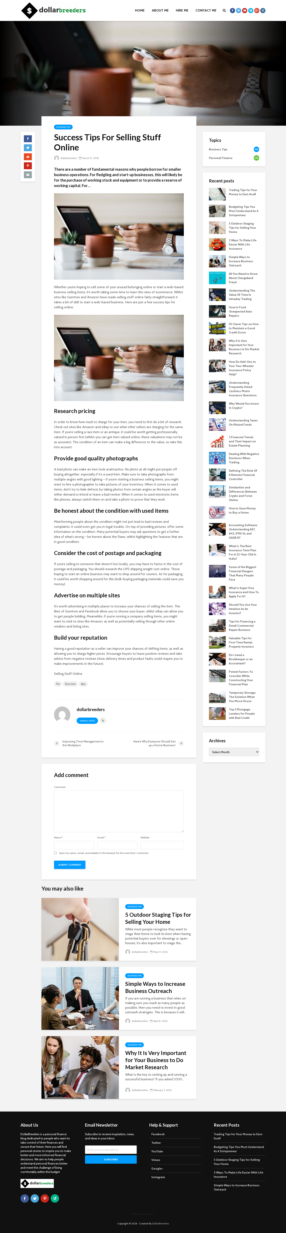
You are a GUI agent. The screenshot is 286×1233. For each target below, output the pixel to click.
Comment (60, 787)
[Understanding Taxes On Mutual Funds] (217, 424)
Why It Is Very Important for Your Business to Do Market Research (155, 1060)
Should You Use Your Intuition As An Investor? (243, 609)
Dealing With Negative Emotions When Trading (244, 458)
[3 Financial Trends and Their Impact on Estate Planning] (217, 441)
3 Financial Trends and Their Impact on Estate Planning (242, 441)
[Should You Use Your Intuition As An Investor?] (217, 608)
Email (101, 837)
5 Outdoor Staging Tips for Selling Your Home (158, 918)
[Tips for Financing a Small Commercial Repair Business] (217, 625)
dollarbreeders (68, 158)
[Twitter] (35, 1198)
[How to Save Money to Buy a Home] (217, 512)
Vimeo (155, 1160)
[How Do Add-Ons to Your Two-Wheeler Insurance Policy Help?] (217, 365)
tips (83, 684)
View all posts (87, 720)
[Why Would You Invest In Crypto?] (217, 407)
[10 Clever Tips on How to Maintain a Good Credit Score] (217, 328)
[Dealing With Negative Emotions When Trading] (217, 458)
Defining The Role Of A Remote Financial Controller (243, 475)
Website (144, 837)
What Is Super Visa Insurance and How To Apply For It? (244, 592)
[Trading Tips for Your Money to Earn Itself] (217, 194)
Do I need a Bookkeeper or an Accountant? (241, 659)
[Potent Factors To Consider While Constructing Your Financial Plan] (217, 675)
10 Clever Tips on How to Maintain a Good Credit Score (244, 328)
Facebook (158, 1134)
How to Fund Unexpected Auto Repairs (240, 311)
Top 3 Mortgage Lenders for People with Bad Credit (242, 714)
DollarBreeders (160, 1223)
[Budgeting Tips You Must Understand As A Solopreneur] (217, 210)
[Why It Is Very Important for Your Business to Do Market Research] (80, 1067)
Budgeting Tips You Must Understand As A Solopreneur (243, 211)
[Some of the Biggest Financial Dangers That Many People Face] (217, 571)
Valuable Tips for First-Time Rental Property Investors (241, 642)
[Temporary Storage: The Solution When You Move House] (217, 696)
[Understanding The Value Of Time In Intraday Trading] (217, 294)
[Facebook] (25, 1198)
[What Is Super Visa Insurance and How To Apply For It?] (217, 592)
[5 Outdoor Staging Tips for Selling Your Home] (80, 929)
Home (140, 10)
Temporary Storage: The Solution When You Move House (242, 697)
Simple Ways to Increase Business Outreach (155, 987)
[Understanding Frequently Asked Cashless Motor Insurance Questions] (217, 386)
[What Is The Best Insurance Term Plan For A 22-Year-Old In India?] (217, 550)
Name (58, 837)
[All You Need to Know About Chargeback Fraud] (217, 277)
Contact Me (206, 10)
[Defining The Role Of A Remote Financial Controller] (217, 474)
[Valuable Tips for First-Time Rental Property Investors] (217, 642)
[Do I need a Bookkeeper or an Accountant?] (217, 659)
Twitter (156, 1143)
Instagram (158, 1177)
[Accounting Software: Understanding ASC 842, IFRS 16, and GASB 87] (217, 529)
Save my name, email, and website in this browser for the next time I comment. (104, 853)
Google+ (157, 1168)
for (58, 684)
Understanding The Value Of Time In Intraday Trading (242, 295)
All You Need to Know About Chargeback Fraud (243, 278)
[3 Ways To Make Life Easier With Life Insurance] (217, 244)
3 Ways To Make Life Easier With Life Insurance (242, 244)
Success (70, 684)
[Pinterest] (45, 1198)
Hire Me (182, 10)
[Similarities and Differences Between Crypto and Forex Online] (217, 491)
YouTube (157, 1151)
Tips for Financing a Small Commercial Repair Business (242, 626)
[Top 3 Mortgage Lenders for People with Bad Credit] (217, 713)
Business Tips (63, 127)
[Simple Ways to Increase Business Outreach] (80, 998)
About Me (160, 10)
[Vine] (55, 1198)
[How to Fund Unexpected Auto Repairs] (217, 311)
